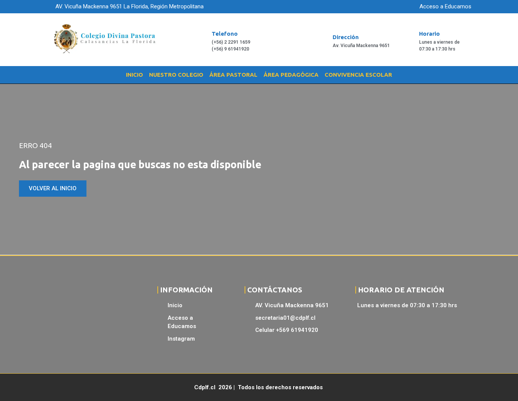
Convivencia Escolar (358, 74)
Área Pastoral (233, 74)
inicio (134, 74)
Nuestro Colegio (176, 74)
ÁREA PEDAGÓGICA (291, 74)
